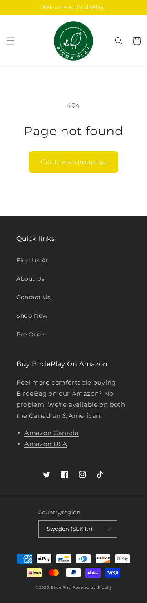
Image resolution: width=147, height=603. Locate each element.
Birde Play (61, 587)
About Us (30, 278)
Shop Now (32, 315)
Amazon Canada (51, 433)
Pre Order (31, 334)
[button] (10, 41)
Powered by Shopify (92, 587)
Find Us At (32, 260)
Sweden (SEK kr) (70, 528)
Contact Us (33, 297)
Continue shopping (73, 162)
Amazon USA (45, 444)
